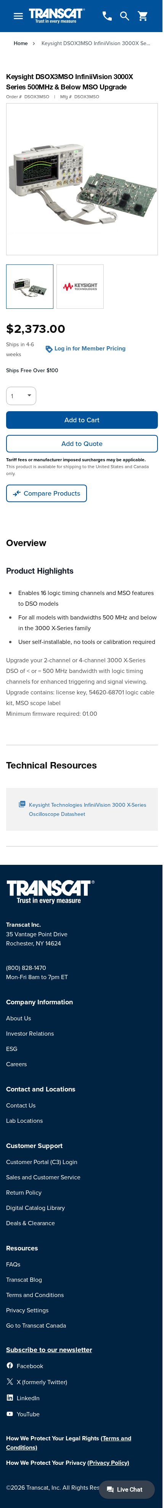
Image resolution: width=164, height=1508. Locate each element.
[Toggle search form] (124, 16)
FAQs (13, 1264)
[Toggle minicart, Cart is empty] (143, 16)
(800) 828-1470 (26, 967)
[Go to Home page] (57, 16)
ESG (11, 1048)
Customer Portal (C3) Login (41, 1162)
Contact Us (20, 1105)
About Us (18, 1018)
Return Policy (24, 1192)
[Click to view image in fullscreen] (82, 179)
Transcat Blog (24, 1279)
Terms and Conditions (35, 1295)
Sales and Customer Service (43, 1177)
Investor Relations (30, 1033)
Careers (16, 1064)
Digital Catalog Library (35, 1207)
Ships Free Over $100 (32, 370)
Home (21, 43)
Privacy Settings (27, 1310)
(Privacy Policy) (108, 1462)
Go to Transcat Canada (36, 1325)
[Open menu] (18, 16)
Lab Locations (24, 1120)
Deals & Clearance (30, 1223)
